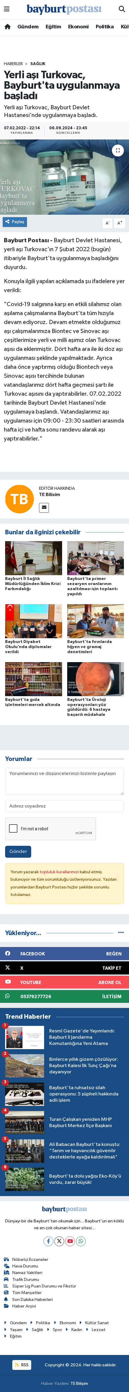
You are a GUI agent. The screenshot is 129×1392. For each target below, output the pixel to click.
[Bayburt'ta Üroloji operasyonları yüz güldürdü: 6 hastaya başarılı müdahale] (95, 679)
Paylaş (18, 222)
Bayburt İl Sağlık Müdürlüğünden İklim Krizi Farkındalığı (33, 584)
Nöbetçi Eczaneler (30, 1259)
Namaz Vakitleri (27, 1272)
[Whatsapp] (81, 1241)
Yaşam (16, 1329)
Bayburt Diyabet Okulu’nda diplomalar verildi (28, 647)
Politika (105, 27)
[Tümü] (121, 933)
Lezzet (99, 1329)
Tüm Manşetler (27, 1292)
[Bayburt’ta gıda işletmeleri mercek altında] (33, 679)
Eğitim (53, 27)
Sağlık (37, 64)
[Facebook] (48, 1241)
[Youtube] (70, 1241)
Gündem (27, 27)
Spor (57, 1329)
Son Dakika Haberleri (32, 1299)
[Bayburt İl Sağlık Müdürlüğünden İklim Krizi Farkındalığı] (33, 558)
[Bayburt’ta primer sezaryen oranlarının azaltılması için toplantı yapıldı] (95, 558)
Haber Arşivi (24, 1306)
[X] (59, 1241)
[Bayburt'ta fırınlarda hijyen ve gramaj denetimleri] (95, 621)
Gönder (18, 851)
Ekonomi (78, 27)
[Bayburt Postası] (64, 10)
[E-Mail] (44, 508)
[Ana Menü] (7, 9)
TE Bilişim (79, 1383)
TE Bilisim (49, 494)
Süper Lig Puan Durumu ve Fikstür (44, 1286)
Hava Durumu (25, 1266)
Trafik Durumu (25, 1279)
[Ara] (122, 9)
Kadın (76, 1329)
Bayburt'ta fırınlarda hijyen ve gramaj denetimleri (89, 647)
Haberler (13, 64)
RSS (24, 1365)
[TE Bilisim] (19, 498)
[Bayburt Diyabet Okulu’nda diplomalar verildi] (33, 621)
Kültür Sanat (97, 1323)
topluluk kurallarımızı (60, 872)
